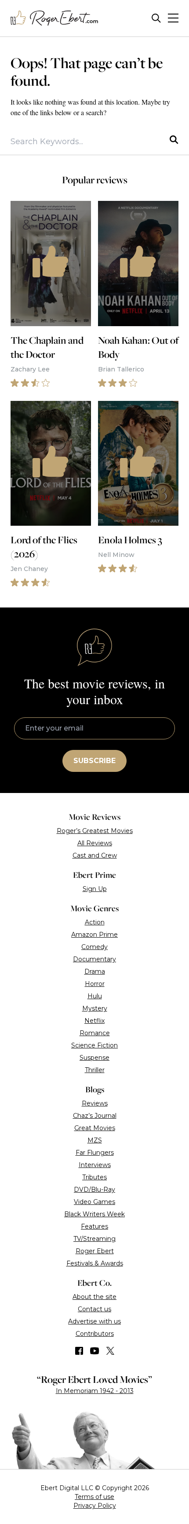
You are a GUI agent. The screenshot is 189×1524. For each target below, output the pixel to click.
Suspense (94, 1058)
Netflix (94, 1021)
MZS (94, 1140)
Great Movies (94, 1128)
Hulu (94, 996)
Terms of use (94, 1497)
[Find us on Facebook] (79, 1351)
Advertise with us (94, 1321)
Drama (94, 971)
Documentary (94, 959)
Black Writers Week (94, 1214)
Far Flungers (95, 1153)
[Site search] (156, 18)
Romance (95, 1033)
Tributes (94, 1177)
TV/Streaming (94, 1239)
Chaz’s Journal (94, 1116)
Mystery (94, 1008)
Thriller (95, 1070)
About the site (94, 1297)
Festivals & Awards (94, 1263)
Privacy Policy (94, 1505)
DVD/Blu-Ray (94, 1189)
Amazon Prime (94, 934)
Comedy (94, 947)
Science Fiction (94, 1045)
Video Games (94, 1202)
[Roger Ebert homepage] (54, 18)
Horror (95, 984)
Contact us (94, 1309)
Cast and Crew (95, 855)
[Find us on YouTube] (94, 1350)
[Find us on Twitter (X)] (110, 1351)
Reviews (95, 1103)
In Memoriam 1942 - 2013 (95, 1391)
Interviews (95, 1165)
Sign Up (95, 889)
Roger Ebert (95, 1251)
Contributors (95, 1334)
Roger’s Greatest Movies (95, 831)
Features (94, 1226)
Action (95, 922)
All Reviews (94, 843)
